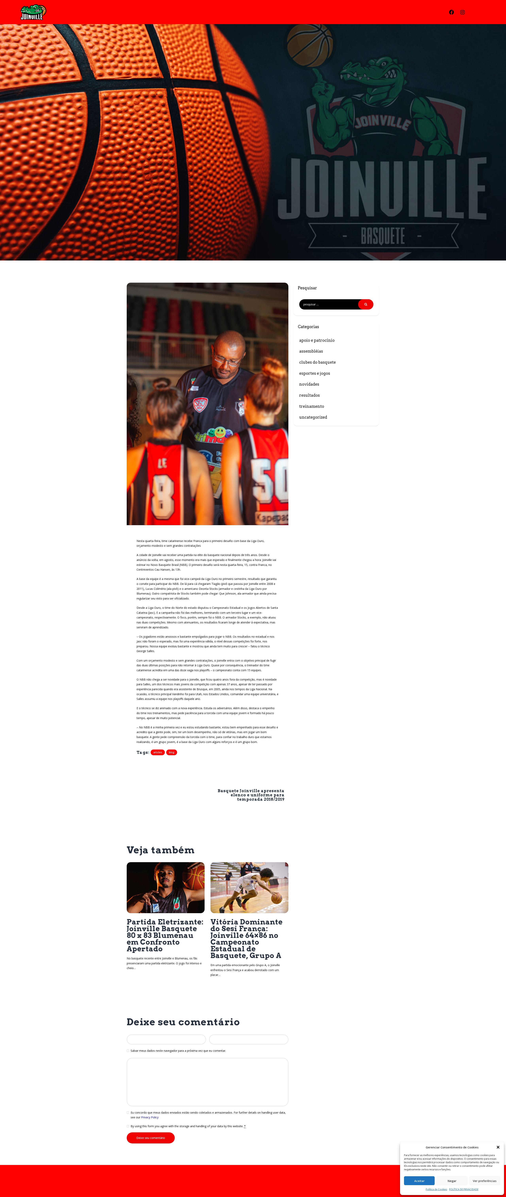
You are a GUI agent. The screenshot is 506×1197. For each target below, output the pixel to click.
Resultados (309, 395)
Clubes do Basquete (317, 362)
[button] (498, 1147)
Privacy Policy (150, 1117)
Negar (452, 1181)
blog (171, 752)
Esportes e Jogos (314, 373)
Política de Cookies (436, 1189)
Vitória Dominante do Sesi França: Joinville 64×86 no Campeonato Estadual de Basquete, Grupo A (247, 939)
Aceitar (419, 1181)
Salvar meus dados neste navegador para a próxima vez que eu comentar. (178, 1051)
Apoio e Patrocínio (317, 340)
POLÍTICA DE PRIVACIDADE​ (463, 1189)
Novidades (309, 384)
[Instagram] (462, 12)
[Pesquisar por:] (336, 304)
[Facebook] (452, 12)
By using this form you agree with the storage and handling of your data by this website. (188, 1126)
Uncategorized (313, 417)
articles (157, 752)
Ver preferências (485, 1181)
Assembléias (311, 351)
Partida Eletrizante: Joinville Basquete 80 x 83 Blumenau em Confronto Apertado (165, 935)
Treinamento (311, 406)
